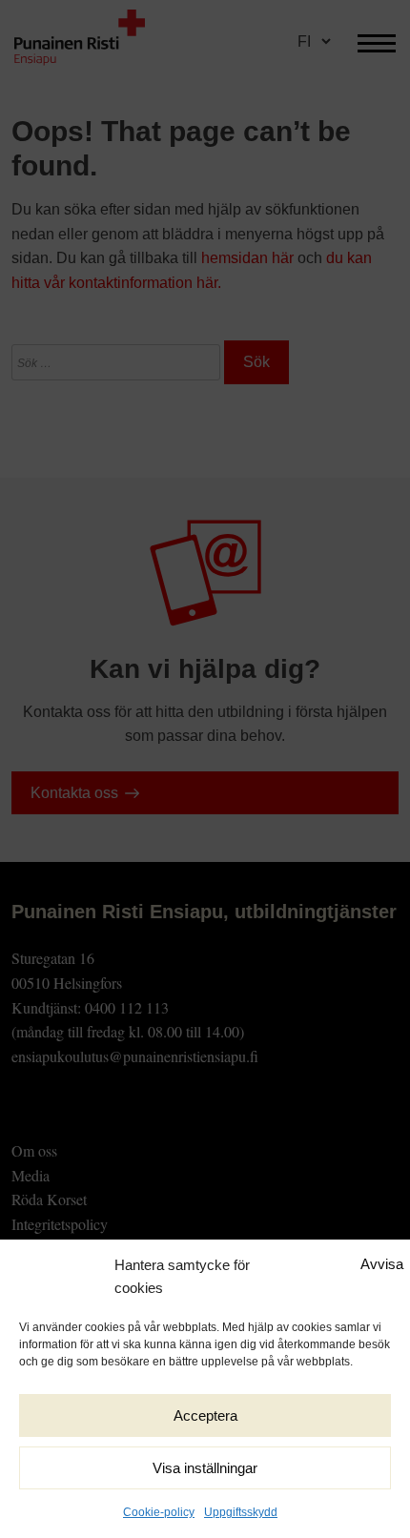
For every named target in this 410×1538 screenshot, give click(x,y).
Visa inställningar (205, 1468)
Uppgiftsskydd (240, 1512)
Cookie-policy (159, 1512)
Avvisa (381, 1264)
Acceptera (205, 1415)
